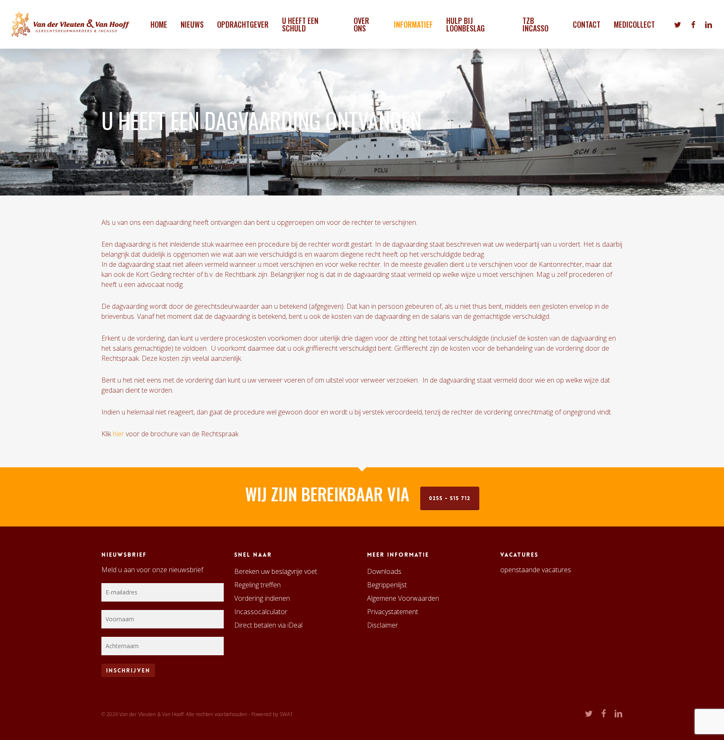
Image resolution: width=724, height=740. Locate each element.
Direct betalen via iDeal (268, 625)
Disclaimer (382, 625)
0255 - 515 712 (450, 498)
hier (118, 433)
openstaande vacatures (535, 569)
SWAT (286, 714)
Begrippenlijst (387, 584)
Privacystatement (392, 611)
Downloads (384, 571)
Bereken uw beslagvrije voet (275, 571)
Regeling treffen (257, 584)
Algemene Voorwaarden (403, 598)
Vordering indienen (262, 598)
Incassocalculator (260, 611)
